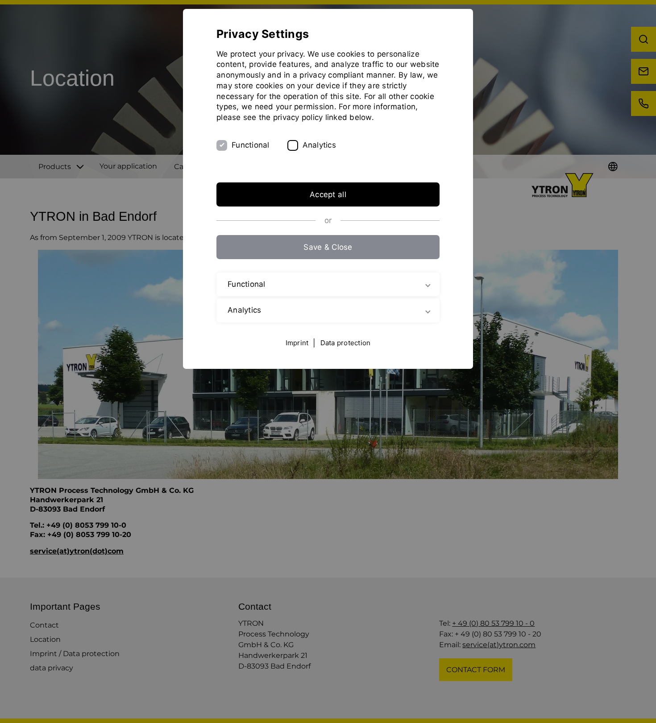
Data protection (345, 343)
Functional (251, 144)
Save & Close (327, 247)
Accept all (328, 194)
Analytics (319, 144)
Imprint (297, 343)
